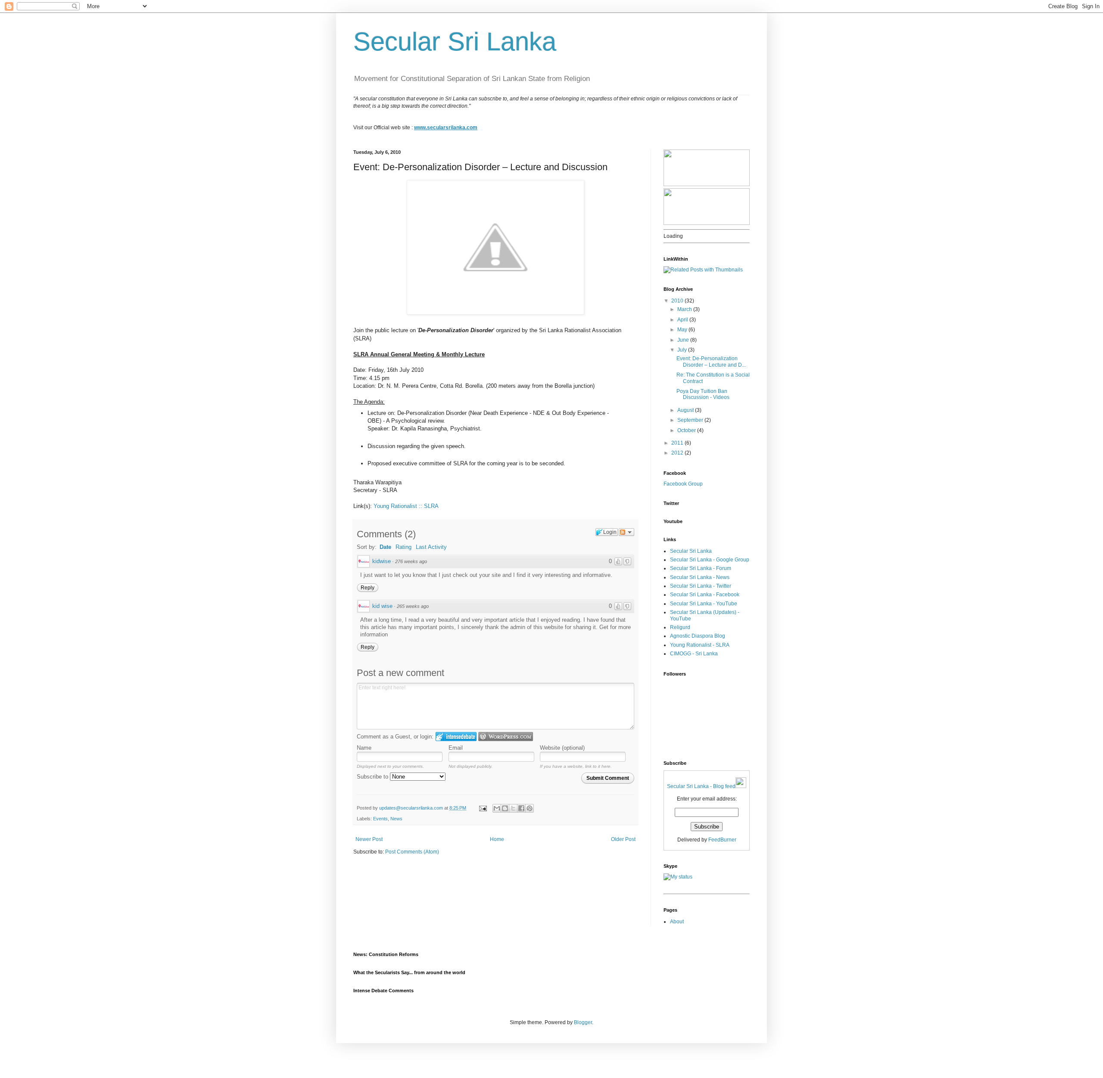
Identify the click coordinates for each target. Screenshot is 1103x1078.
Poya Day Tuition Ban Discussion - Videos (702, 394)
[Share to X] (513, 808)
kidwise (381, 561)
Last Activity (431, 547)
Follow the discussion (626, 532)
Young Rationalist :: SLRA (406, 506)
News (396, 818)
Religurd (680, 627)
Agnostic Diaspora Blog (697, 636)
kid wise (382, 606)
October (687, 430)
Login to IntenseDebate (456, 736)
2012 (678, 453)
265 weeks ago (413, 606)
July (682, 350)
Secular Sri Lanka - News (699, 577)
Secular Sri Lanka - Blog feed (701, 786)
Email (456, 748)
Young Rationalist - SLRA (699, 645)
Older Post (623, 839)
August (686, 410)
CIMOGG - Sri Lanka (694, 654)
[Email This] (496, 808)
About (677, 922)
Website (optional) (562, 748)
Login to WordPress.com (505, 736)
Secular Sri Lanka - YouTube (703, 604)
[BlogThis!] (505, 808)
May (683, 330)
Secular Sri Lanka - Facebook (704, 595)
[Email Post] (482, 807)
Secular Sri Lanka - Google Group (709, 560)
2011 (678, 443)
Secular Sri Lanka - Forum (700, 568)
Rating (403, 547)
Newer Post (369, 839)
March (685, 309)
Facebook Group (683, 484)
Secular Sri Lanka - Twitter (700, 586)
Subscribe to (373, 776)
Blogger (583, 1022)
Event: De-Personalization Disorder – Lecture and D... (711, 361)
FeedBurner (722, 840)
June (683, 340)
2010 (678, 301)
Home (497, 839)
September (690, 420)
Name (364, 748)
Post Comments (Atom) (412, 852)
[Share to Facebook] (521, 808)
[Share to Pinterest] (529, 808)
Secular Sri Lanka (454, 41)
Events (380, 818)
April (683, 320)
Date (385, 547)
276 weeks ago (411, 561)
